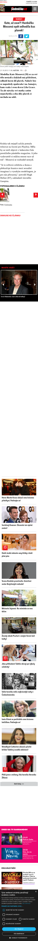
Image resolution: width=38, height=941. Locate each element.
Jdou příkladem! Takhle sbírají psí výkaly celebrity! (18, 665)
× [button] (36, 891)
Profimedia (8, 205)
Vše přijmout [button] (19, 929)
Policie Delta (28, 839)
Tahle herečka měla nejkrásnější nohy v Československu (17, 693)
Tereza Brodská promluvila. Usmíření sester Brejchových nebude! (16, 582)
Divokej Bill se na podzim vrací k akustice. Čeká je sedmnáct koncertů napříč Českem (30, 876)
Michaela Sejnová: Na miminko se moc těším (17, 610)
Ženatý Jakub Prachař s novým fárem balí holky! (18, 637)
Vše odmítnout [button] (19, 934)
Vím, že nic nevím (27, 852)
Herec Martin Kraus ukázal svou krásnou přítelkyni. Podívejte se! (18, 499)
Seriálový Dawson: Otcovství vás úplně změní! (17, 526)
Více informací (26, 903)
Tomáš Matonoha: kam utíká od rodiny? (13, 297)
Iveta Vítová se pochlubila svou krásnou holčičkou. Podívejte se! (17, 720)
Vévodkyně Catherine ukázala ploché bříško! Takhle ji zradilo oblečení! (16, 748)
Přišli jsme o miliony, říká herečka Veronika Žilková (19, 776)
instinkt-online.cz (29, 883)
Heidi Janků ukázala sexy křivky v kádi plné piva (17, 554)
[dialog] (19, 915)
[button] (19, 906)
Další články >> (19, 784)
